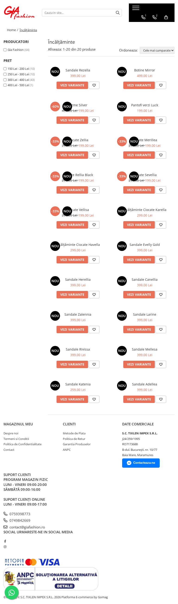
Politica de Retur (74, 439)
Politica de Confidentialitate (22, 444)
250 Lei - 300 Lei (18, 74)
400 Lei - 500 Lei (18, 85)
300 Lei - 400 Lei (18, 80)
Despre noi (10, 433)
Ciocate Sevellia (145, 175)
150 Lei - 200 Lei (18, 69)
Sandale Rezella (78, 70)
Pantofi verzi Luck (144, 105)
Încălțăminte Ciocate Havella (78, 244)
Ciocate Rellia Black (78, 175)
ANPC (67, 450)
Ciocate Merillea (144, 140)
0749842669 (19, 520)
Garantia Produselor (77, 444)
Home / (13, 30)
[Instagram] (4, 547)
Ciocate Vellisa (78, 209)
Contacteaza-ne (144, 462)
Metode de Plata (74, 433)
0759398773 (19, 514)
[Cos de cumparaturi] (166, 17)
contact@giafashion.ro (27, 527)
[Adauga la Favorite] (94, 85)
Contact (8, 450)
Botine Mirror (144, 70)
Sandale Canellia (145, 279)
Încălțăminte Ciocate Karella (144, 209)
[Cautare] (118, 13)
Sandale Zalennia (77, 314)
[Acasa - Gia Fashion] (19, 13)
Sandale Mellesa (144, 349)
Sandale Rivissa (78, 349)
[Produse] (136, 9)
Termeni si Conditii (16, 439)
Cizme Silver (77, 105)
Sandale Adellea (144, 384)
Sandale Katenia (78, 384)
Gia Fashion (16, 50)
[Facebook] (4, 541)
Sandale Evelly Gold (145, 244)
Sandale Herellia (78, 279)
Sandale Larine (144, 314)
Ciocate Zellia (78, 140)
